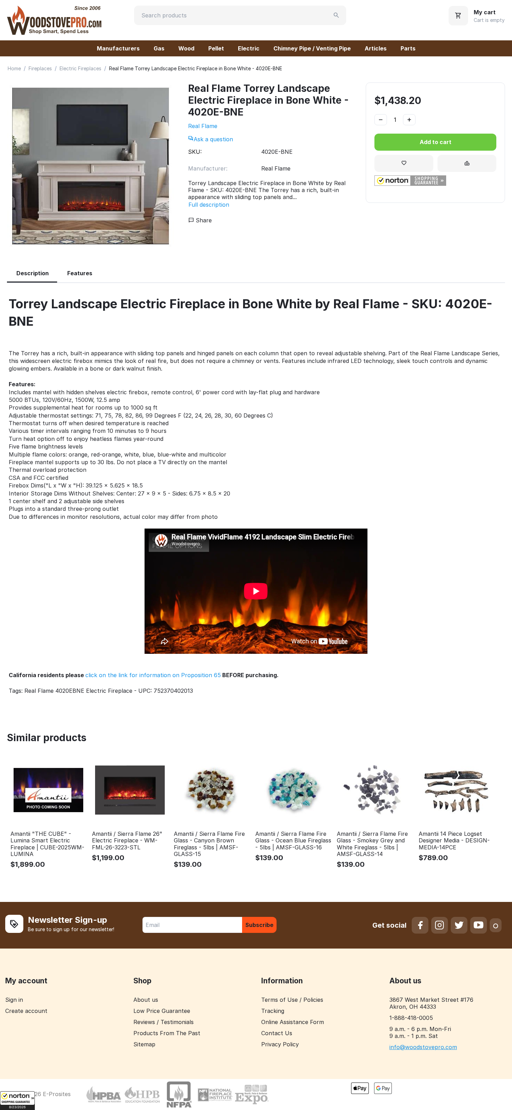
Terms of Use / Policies (292, 999)
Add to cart (435, 141)
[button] (17, 1100)
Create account (26, 1010)
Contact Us (276, 1033)
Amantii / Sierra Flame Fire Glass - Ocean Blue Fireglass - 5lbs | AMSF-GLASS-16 (293, 840)
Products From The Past (166, 1033)
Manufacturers (118, 48)
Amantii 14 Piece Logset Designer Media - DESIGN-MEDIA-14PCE (454, 840)
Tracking (272, 1010)
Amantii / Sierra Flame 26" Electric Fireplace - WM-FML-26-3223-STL (127, 840)
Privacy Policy (280, 1044)
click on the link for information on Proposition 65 (153, 675)
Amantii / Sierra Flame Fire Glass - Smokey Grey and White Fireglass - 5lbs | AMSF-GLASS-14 (372, 844)
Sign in (14, 999)
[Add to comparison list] (466, 163)
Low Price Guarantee (161, 1010)
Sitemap (144, 1044)
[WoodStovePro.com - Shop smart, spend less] (54, 19)
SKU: (195, 151)
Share (203, 220)
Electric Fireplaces (80, 68)
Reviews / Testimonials (163, 1021)
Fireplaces (40, 68)
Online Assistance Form (292, 1021)
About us (145, 999)
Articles (376, 48)
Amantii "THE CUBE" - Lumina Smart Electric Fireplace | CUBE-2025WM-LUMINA (47, 844)
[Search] (336, 15)
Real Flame (202, 125)
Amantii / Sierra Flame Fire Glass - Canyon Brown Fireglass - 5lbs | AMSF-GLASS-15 (209, 844)
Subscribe (259, 924)
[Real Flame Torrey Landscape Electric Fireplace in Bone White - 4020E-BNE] (90, 165)
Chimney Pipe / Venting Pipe (312, 48)
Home (14, 68)
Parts (408, 48)
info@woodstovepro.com (423, 1047)
